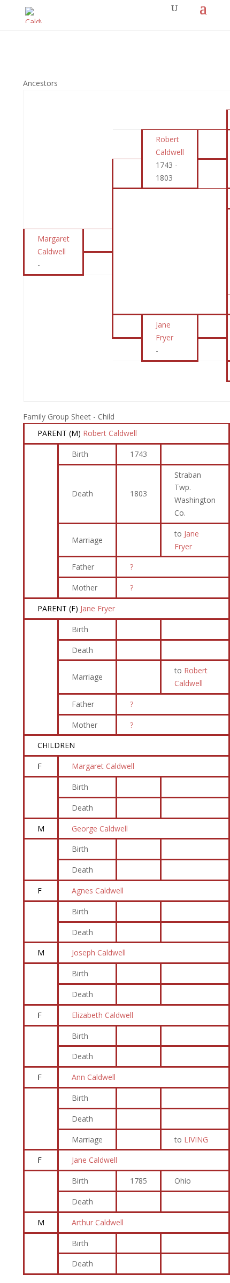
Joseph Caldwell (99, 952)
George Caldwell (100, 828)
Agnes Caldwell (98, 890)
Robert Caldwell (110, 433)
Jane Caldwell (94, 1160)
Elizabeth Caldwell (102, 1015)
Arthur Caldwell (98, 1222)
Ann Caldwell (94, 1077)
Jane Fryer (97, 608)
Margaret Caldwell (103, 766)
